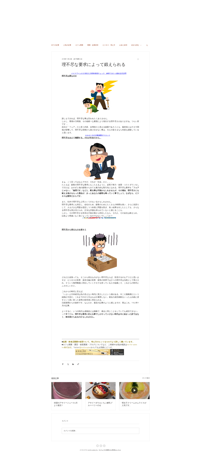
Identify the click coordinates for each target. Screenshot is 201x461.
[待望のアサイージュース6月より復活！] (66, 390)
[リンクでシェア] (78, 364)
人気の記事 (67, 45)
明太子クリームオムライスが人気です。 (134, 404)
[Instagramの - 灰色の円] (104, 445)
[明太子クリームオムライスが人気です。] (134, 390)
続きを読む (135, 45)
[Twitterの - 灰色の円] (97, 445)
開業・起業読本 (92, 45)
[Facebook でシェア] (63, 364)
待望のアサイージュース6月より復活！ (66, 404)
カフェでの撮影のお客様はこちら (110, 450)
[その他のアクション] (138, 59)
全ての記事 (55, 45)
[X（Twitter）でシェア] (68, 364)
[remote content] (100, 73)
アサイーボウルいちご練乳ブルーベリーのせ (100, 404)
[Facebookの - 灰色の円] (101, 445)
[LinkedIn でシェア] (73, 364)
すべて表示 (146, 378)
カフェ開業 (79, 45)
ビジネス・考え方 (109, 45)
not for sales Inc (93, 450)
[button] (147, 45)
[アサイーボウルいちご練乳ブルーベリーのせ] (100, 390)
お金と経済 (123, 45)
